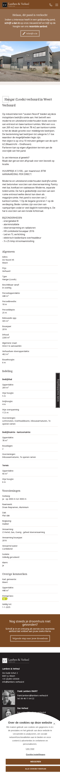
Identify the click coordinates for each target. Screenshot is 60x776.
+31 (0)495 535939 (10, 679)
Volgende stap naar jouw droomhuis (30, 638)
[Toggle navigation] (56, 5)
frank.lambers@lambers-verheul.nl (32, 695)
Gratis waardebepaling (58, 390)
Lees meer (30, 749)
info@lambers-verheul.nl (13, 681)
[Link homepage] (30, 660)
